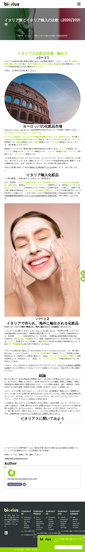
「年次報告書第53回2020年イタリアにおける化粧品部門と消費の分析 (42, 194)
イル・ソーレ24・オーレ (45, 330)
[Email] (24, 484)
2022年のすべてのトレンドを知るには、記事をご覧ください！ (35, 413)
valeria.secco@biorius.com (16, 458)
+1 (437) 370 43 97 (74, 531)
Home (20, 35)
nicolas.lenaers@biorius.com (22, 478)
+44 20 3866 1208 (50, 533)
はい (68, 547)
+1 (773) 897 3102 (62, 531)
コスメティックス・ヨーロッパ (16, 130)
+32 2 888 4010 (25, 531)
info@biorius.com (25, 535)
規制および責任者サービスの (41, 167)
